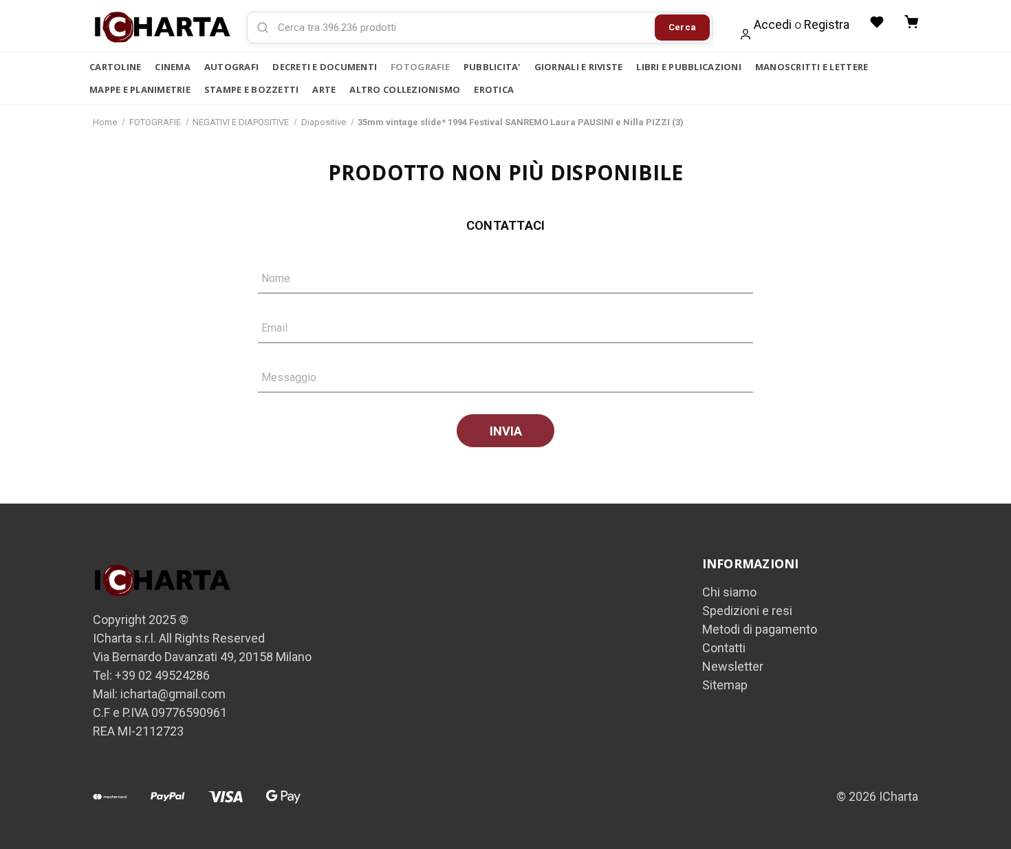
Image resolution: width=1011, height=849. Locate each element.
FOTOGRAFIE (420, 67)
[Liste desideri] (877, 22)
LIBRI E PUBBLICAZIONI (688, 67)
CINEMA (173, 67)
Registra (826, 24)
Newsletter (732, 666)
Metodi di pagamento (759, 629)
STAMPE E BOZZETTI (251, 89)
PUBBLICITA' (492, 67)
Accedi (773, 24)
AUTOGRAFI (231, 67)
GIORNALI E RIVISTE (578, 67)
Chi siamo (729, 592)
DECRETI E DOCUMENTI (324, 67)
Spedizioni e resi (747, 610)
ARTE (324, 89)
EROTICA (494, 89)
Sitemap (725, 685)
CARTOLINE (115, 67)
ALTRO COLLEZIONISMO (404, 89)
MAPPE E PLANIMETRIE (140, 89)
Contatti (724, 648)
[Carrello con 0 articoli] (911, 22)
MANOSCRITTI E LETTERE (811, 67)
